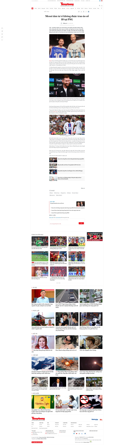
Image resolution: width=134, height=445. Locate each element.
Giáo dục (86, 8)
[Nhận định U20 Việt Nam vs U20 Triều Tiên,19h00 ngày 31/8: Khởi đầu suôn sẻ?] (58, 256)
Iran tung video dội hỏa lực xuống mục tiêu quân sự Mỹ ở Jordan (91, 372)
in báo (84, 12)
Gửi (81, 223)
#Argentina (63, 193)
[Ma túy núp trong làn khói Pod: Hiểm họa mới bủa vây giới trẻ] (91, 402)
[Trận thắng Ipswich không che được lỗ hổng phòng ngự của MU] (58, 241)
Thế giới (55, 8)
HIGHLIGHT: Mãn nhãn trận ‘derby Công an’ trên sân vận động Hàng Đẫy (57, 279)
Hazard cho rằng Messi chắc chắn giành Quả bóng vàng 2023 (71, 158)
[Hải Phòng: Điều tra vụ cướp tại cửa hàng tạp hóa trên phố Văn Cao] (91, 319)
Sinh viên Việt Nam (69, 0)
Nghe (2, 28)
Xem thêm (101, 8)
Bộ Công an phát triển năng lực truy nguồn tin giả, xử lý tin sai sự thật (42, 304)
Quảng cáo (88, 0)
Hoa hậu (94, 8)
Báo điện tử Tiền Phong (67, 4)
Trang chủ (32, 8)
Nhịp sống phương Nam (43, 428)
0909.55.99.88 (49, 432)
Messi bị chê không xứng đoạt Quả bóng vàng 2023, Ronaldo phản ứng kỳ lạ (68, 207)
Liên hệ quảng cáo (49, 430)
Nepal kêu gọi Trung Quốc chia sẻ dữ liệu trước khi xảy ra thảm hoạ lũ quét (76, 389)
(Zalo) (53, 432)
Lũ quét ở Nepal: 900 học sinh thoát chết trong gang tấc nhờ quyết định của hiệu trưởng (39, 389)
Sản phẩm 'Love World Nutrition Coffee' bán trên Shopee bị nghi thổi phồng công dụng (42, 411)
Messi (50, 60)
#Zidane (69, 193)
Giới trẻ (59, 8)
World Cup (55, 111)
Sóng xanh (43, 8)
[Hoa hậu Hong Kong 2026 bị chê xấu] (43, 342)
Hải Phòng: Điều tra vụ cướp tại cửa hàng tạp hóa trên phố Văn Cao (90, 328)
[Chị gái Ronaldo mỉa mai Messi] (80, 203)
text (81, 12)
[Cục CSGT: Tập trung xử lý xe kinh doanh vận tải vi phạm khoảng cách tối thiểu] (67, 296)
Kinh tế (39, 8)
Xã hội (36, 8)
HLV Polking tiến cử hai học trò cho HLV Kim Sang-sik (39, 278)
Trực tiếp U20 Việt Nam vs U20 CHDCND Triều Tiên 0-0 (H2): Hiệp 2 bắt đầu (40, 264)
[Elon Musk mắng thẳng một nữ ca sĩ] (67, 342)
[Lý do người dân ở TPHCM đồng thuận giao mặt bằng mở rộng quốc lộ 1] (91, 296)
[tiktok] (80, 433)
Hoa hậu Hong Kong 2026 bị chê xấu (42, 351)
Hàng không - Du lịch (90, 426)
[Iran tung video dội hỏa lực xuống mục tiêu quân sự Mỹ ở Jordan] (91, 363)
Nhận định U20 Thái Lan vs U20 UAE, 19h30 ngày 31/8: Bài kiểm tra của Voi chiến (76, 263)
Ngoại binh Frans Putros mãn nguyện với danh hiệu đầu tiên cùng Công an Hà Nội (76, 279)
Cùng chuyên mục (37, 234)
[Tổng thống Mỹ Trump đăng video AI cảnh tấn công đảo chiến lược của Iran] (67, 363)
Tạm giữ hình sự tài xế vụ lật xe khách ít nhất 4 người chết (43, 328)
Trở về (2, 40)
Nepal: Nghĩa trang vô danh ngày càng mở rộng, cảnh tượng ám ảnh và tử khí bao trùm (94, 389)
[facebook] (100, 1)
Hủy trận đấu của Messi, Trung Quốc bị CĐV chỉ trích (69, 164)
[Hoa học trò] (101, 420)
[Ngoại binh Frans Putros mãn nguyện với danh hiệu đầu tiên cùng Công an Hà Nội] (76, 272)
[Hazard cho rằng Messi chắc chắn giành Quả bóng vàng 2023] (53, 160)
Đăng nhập (51, 217)
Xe (75, 8)
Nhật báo (41, 422)
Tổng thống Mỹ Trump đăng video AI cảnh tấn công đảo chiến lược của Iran (66, 373)
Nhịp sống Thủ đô (34, 428)
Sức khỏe (51, 8)
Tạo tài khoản (58, 217)
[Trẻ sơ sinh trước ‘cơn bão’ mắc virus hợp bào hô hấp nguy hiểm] (67, 402)
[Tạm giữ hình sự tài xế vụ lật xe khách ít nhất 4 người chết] (43, 319)
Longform (65, 422)
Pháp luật (63, 8)
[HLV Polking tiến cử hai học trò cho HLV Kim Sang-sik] (40, 272)
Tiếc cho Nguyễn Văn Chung (88, 350)
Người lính (72, 8)
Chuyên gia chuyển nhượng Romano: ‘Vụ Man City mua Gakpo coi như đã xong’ (76, 248)
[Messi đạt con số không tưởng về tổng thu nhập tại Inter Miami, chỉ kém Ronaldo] (53, 178)
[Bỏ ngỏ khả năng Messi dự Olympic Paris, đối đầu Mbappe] (53, 171)
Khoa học (90, 8)
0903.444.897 (63, 432)
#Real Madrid (59, 195)
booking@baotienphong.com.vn (52, 433)
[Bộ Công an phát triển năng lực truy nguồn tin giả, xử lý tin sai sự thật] (43, 296)
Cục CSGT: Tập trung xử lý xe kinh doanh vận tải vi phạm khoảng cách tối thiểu (67, 305)
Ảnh (48, 422)
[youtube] (101, 1)
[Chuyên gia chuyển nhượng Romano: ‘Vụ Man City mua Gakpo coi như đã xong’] (76, 241)
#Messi (51, 193)
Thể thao (67, 8)
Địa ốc (47, 8)
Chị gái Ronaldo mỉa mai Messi (57, 203)
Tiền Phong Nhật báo (61, 0)
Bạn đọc (80, 426)
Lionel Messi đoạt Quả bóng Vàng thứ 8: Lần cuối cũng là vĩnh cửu (65, 210)
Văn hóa (78, 8)
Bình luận (2, 37)
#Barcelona (52, 195)
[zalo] (82, 434)
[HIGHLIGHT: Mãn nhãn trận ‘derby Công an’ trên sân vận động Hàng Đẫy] (58, 272)
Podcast (57, 422)
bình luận (86, 12)
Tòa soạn (82, 0)
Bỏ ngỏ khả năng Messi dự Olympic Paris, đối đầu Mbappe (70, 170)
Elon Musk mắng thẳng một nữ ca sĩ (66, 350)
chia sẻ (79, 12)
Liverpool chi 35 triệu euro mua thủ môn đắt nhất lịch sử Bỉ (39, 248)
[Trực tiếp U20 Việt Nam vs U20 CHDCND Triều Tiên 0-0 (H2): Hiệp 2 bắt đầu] (40, 256)
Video (98, 8)
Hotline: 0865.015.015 (52, 0)
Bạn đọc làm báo (38, 442)
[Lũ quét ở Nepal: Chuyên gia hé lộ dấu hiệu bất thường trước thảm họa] (43, 363)
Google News (88, 12)
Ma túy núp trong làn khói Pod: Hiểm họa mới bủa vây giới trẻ (90, 410)
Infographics (74, 422)
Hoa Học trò (77, 0)
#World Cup (56, 193)
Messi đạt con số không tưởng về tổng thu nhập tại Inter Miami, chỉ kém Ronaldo (69, 178)
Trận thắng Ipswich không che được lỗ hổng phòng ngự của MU (58, 248)
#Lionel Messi (75, 193)
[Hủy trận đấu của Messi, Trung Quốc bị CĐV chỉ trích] (53, 166)
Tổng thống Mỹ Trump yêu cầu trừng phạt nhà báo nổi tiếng (58, 388)
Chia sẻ (2, 31)
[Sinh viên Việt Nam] (95, 420)
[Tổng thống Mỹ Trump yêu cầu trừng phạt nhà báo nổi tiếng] (58, 382)
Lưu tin (2, 34)
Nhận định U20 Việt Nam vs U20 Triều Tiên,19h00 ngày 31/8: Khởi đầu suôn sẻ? (58, 263)
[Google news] (85, 434)
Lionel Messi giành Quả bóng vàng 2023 (60, 212)
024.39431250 (35, 434)
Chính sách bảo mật (93, 430)
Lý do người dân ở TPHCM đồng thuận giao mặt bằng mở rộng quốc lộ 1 (91, 304)
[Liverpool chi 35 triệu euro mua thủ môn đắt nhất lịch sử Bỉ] (40, 241)
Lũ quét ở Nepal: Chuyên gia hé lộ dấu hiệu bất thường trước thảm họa (42, 372)
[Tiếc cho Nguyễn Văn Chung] (91, 342)
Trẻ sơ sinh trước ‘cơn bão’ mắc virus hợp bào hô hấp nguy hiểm (66, 410)
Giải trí (82, 8)
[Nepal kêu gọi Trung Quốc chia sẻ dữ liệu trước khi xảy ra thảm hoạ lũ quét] (76, 382)
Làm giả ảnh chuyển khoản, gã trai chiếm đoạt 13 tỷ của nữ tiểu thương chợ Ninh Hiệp (66, 328)
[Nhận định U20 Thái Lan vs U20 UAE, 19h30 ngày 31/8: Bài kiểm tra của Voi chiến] (76, 256)
